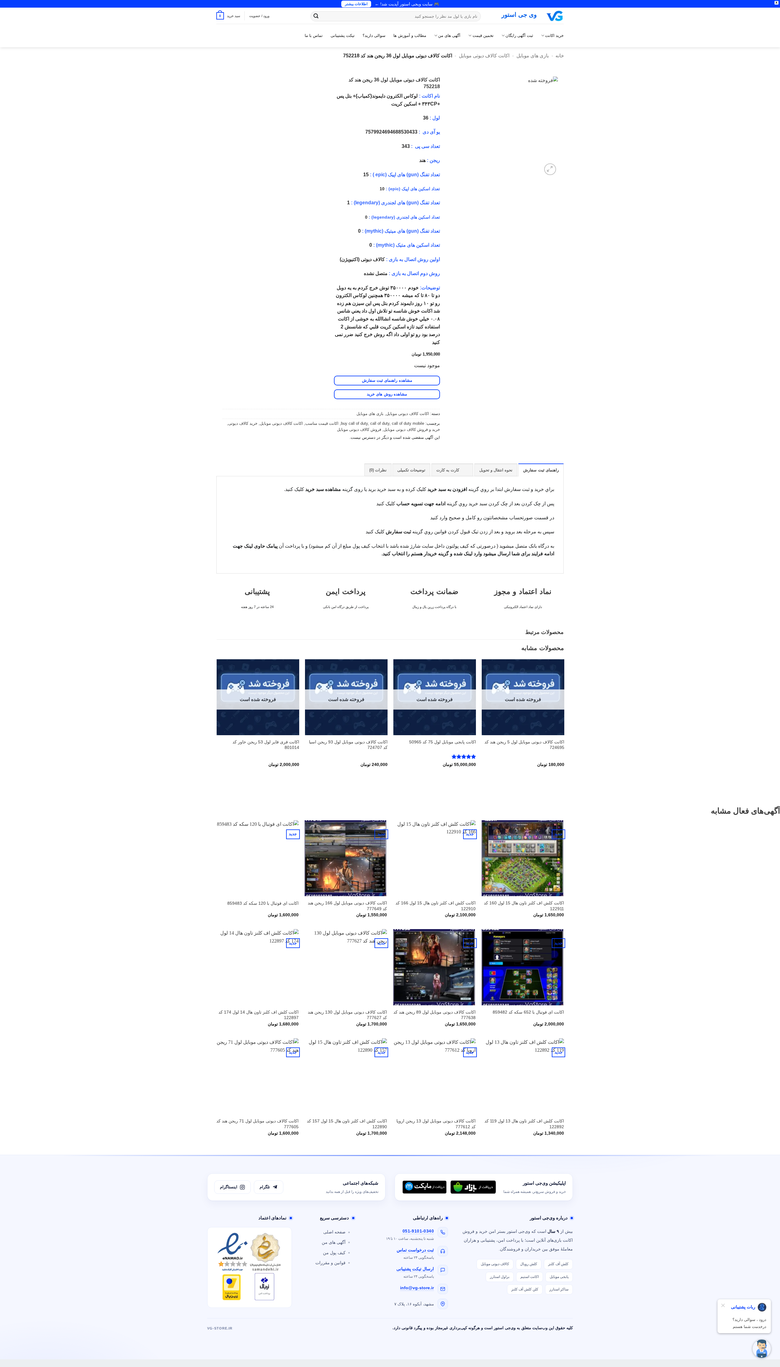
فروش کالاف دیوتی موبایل (359, 429)
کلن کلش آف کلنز (524, 1289)
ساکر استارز (559, 1289)
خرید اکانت (554, 35)
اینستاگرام (228, 1187)
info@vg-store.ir (417, 1288)
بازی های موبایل (532, 55)
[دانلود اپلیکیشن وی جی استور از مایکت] (424, 1187)
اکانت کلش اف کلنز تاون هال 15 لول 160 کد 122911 (524, 905)
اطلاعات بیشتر (356, 4)
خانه (559, 55)
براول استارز (499, 1277)
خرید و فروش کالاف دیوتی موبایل (412, 429)
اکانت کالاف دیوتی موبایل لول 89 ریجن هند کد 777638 (434, 1015)
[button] (228, 15)
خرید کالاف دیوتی (242, 423)
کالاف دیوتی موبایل (495, 1264)
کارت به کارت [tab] (447, 470)
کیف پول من (334, 1253)
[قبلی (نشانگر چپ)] (10, 683)
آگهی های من (449, 35)
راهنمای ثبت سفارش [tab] (541, 470)
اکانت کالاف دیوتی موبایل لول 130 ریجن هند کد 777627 (347, 1015)
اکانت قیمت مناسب (322, 423)
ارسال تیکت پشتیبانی (415, 1269)
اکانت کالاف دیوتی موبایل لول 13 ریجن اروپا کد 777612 (436, 1123)
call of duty (379, 423)
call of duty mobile (408, 423)
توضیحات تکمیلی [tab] (411, 470)
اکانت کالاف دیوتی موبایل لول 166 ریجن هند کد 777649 (347, 905)
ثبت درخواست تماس (415, 1250)
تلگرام (265, 1187)
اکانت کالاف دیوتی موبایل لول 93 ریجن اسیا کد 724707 (348, 744)
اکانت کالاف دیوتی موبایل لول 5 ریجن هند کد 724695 (524, 744)
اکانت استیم (529, 1277)
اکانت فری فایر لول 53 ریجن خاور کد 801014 (265, 744)
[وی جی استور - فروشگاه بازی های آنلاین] (555, 16)
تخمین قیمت (483, 35)
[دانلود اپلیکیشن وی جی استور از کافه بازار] (473, 1187)
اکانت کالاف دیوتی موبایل (484, 55)
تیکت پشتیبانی (343, 35)
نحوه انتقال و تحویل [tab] (496, 470)
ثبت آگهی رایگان (519, 35)
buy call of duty (354, 423)
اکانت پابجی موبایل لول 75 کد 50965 (442, 741)
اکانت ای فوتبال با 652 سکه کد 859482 (528, 1012)
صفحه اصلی (334, 1232)
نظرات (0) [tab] (378, 470)
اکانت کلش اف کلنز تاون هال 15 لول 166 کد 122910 (435, 905)
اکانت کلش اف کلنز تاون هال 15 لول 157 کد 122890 (347, 1123)
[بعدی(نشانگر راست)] (769, 683)
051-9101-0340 (418, 1231)
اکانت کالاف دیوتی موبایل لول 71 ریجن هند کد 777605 (257, 1123)
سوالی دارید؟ (374, 35)
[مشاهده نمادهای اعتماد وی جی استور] (249, 1267)
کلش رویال (528, 1264)
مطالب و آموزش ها (409, 35)
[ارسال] (316, 16)
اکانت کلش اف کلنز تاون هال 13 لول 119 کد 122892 (524, 1123)
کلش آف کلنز (558, 1264)
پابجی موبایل (559, 1277)
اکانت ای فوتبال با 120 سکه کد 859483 (263, 903)
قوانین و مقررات (330, 1263)
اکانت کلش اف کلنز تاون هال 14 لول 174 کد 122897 (258, 1015)
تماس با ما (314, 35)
